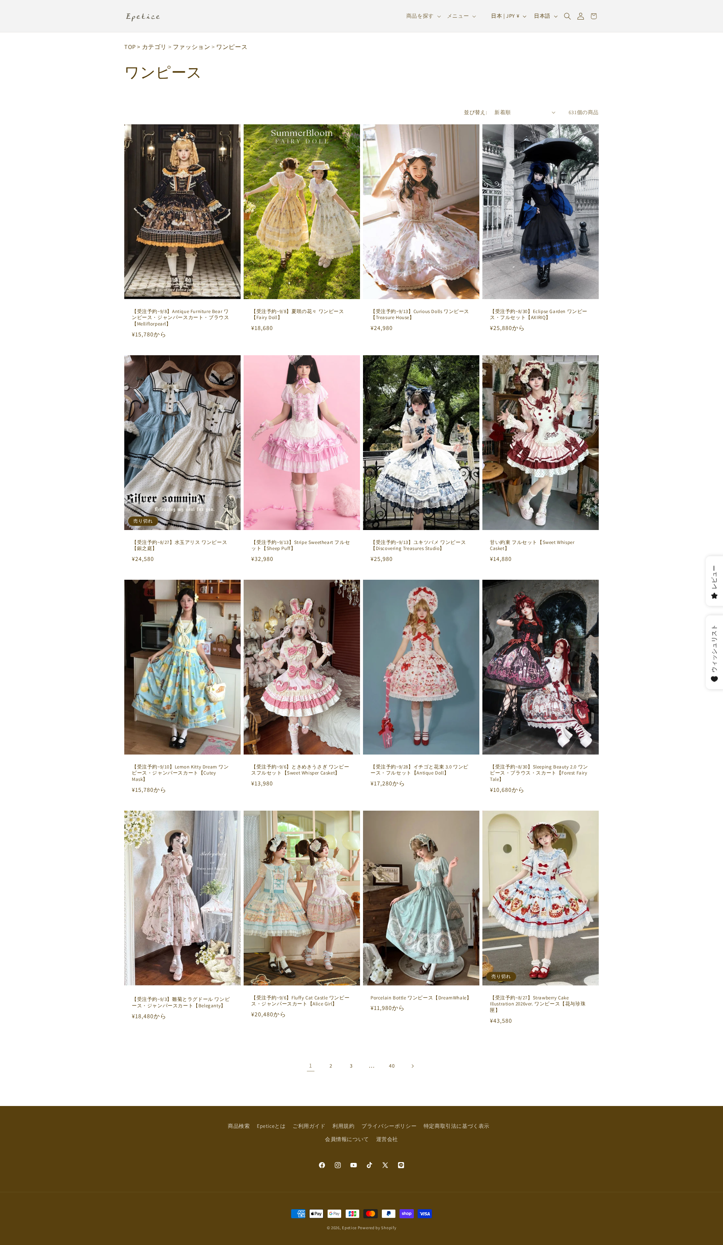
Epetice (349, 1227)
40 (392, 1065)
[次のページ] (412, 1066)
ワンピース (231, 47)
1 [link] (310, 1065)
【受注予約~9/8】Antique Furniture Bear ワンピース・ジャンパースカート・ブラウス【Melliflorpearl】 (180, 317)
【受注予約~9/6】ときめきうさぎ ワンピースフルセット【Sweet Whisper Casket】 (300, 770)
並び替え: (475, 112)
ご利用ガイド (309, 1126)
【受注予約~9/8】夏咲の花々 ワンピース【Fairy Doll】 (297, 314)
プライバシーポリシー (389, 1126)
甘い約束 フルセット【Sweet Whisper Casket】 (532, 545)
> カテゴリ (152, 47)
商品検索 (239, 1126)
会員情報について (347, 1139)
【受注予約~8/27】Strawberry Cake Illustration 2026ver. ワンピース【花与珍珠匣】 (538, 1004)
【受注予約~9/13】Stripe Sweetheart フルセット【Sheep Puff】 (300, 545)
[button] (567, 16)
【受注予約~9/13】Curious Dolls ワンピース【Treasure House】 (420, 314)
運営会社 (387, 1139)
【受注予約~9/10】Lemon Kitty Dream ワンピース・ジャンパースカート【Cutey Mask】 (180, 773)
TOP (130, 47)
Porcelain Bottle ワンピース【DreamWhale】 (421, 998)
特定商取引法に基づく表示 (457, 1126)
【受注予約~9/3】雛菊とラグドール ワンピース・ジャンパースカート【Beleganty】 (181, 1003)
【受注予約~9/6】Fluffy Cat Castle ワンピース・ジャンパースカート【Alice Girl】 (300, 1001)
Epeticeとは (271, 1126)
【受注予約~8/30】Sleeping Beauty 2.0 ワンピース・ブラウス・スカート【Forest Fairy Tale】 (539, 773)
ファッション (191, 47)
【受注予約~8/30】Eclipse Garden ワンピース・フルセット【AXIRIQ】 (538, 314)
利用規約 (343, 1126)
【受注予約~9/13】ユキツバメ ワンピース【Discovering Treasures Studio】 (418, 545)
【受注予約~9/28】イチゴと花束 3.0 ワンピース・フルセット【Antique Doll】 (419, 770)
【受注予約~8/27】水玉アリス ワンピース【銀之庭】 (179, 545)
